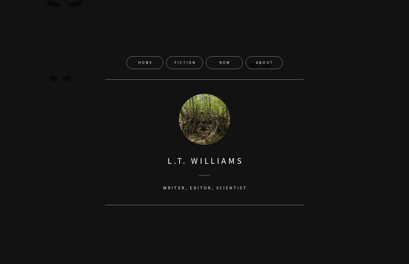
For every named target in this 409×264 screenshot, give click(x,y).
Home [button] (145, 62)
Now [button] (225, 62)
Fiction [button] (185, 62)
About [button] (265, 62)
